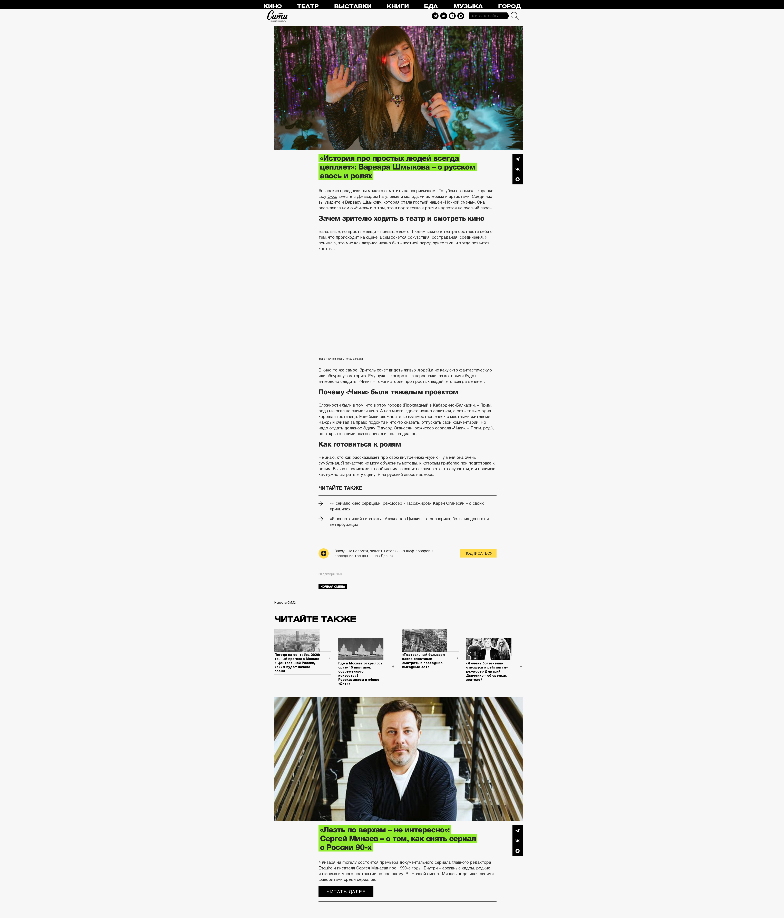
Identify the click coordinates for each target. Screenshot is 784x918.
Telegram (435, 15)
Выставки (352, 6)
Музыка (468, 6)
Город (509, 6)
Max (460, 15)
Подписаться (478, 553)
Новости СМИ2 (285, 602)
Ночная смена (333, 586)
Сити (277, 16)
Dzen (452, 15)
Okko (332, 196)
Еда (431, 6)
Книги (398, 6)
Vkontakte (443, 15)
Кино (272, 6)
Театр (307, 6)
